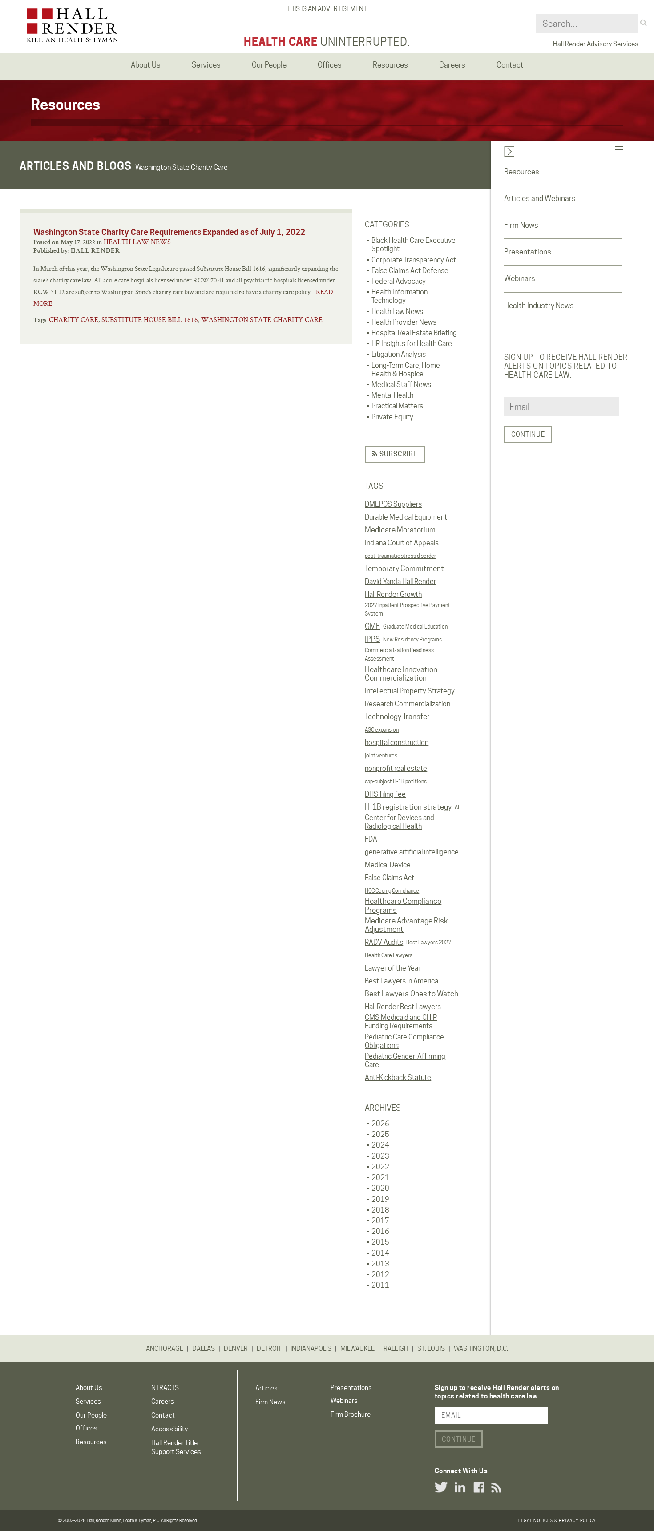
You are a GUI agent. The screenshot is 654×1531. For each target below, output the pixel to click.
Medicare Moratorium (400, 529)
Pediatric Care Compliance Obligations (404, 1041)
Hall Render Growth (393, 594)
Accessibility (169, 1429)
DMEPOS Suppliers (393, 504)
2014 (380, 1253)
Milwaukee (357, 1349)
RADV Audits (384, 942)
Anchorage (164, 1349)
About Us (89, 1388)
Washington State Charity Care (262, 319)
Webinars (519, 278)
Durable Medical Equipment (406, 517)
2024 (380, 1145)
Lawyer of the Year (392, 968)
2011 (380, 1285)
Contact (163, 1415)
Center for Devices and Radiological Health (399, 822)
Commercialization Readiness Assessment (399, 654)
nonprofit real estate (396, 768)
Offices (86, 1428)
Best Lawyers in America (401, 981)
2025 (380, 1134)
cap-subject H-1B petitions (396, 781)
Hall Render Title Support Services (176, 1447)
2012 (380, 1274)
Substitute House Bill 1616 (149, 319)
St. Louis (431, 1349)
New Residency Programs (412, 639)
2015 (380, 1242)
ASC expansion (382, 729)
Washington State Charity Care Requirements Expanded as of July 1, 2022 (169, 232)
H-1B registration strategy (408, 806)
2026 (380, 1124)
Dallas (203, 1349)
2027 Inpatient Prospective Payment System (407, 609)
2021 (380, 1177)
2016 (380, 1231)
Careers (162, 1402)
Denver (236, 1349)
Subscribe (397, 454)
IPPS (372, 639)
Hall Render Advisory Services (595, 44)
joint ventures (381, 755)
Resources (521, 171)
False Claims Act (389, 878)
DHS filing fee (385, 794)
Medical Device (388, 865)
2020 (380, 1188)
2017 (380, 1221)
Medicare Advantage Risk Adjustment (406, 925)
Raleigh (396, 1349)
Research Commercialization (407, 704)
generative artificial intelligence (412, 852)
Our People (91, 1415)
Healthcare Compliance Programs (403, 905)
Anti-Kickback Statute (398, 1077)
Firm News (521, 225)
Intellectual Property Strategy (410, 691)
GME (372, 626)
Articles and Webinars (540, 198)
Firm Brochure (351, 1414)
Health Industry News (539, 305)
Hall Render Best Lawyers (403, 1007)
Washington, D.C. (481, 1349)
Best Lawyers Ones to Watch (411, 993)
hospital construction (396, 742)
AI (457, 807)
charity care (73, 319)
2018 (380, 1210)
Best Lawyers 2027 (428, 942)
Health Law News (137, 241)
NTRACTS (165, 1388)
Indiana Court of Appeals (402, 543)
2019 (380, 1199)
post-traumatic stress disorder (400, 555)
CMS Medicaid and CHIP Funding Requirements (401, 1021)
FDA (371, 839)
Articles (266, 1388)
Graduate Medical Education (415, 626)
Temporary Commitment (404, 568)
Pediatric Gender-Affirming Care (405, 1060)
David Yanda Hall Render (400, 581)
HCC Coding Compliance (392, 890)
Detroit (269, 1349)
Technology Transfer (397, 716)
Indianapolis (311, 1349)
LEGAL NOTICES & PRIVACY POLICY (557, 1520)
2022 (380, 1167)
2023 (380, 1156)
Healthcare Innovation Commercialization (401, 673)
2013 (380, 1264)
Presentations (527, 251)
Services (88, 1402)
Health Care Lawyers (388, 955)
